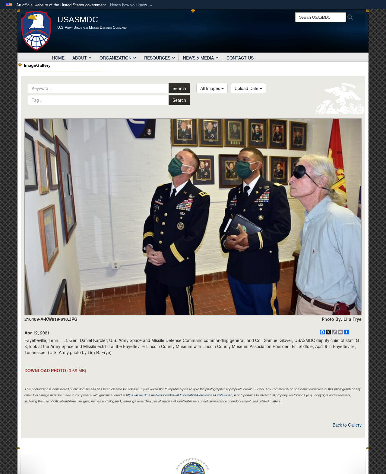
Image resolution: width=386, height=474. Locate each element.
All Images (210, 88)
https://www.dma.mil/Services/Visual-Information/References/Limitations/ (178, 395)
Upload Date (247, 88)
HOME (58, 58)
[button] (131, 5)
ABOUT (79, 58)
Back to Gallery (347, 425)
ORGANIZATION (115, 58)
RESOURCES (157, 58)
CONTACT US (240, 58)
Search (179, 88)
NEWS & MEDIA (198, 58)
